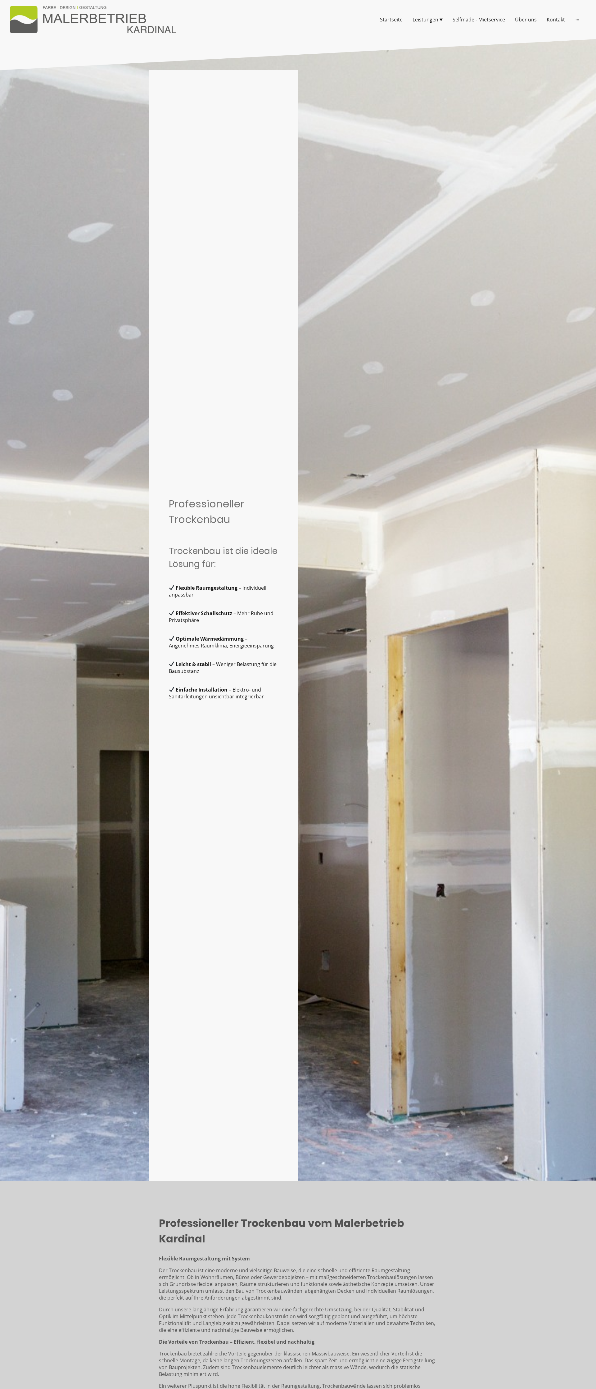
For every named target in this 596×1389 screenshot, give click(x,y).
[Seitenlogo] (93, 19)
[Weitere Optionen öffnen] (577, 19)
